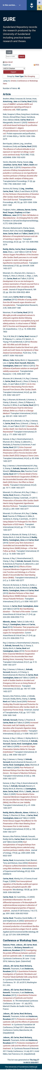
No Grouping (30, 76)
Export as (7, 65)
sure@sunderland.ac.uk (23, 1075)
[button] (13, 72)
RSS (37, 65)
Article (13, 81)
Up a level (8, 62)
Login (9, 52)
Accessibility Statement (21, 1086)
